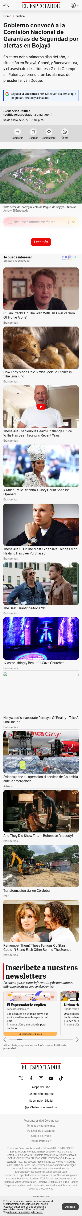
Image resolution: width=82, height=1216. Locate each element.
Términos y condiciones (41, 1125)
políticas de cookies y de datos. (25, 1212)
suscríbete (33, 1024)
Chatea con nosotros (43, 1107)
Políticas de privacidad (41, 1130)
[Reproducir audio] (10, 246)
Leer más (41, 242)
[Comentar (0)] (49, 132)
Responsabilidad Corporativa (41, 1120)
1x (74, 251)
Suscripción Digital (41, 1100)
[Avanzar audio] (67, 252)
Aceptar (70, 1207)
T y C (40, 1045)
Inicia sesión (15, 1024)
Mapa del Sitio (41, 1087)
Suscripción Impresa (41, 1094)
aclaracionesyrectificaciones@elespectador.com (41, 1171)
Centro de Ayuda (41, 1135)
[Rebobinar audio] (61, 252)
